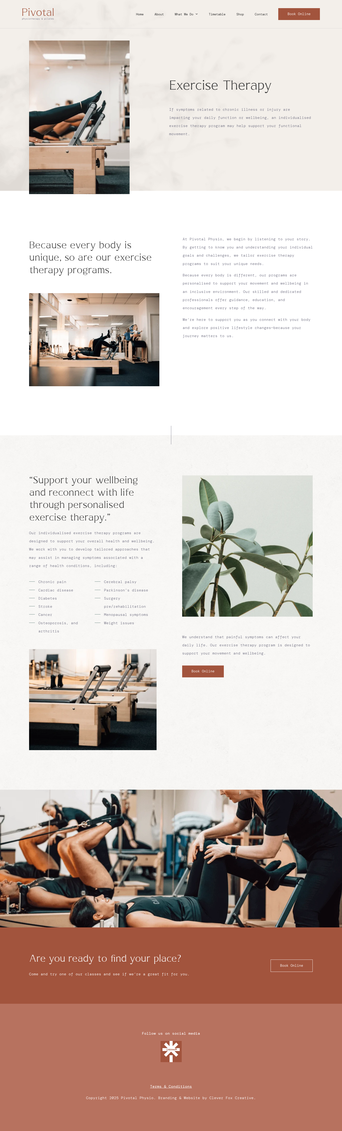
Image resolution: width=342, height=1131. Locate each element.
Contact (261, 14)
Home (140, 14)
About (159, 14)
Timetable (217, 14)
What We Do (184, 14)
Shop (240, 14)
